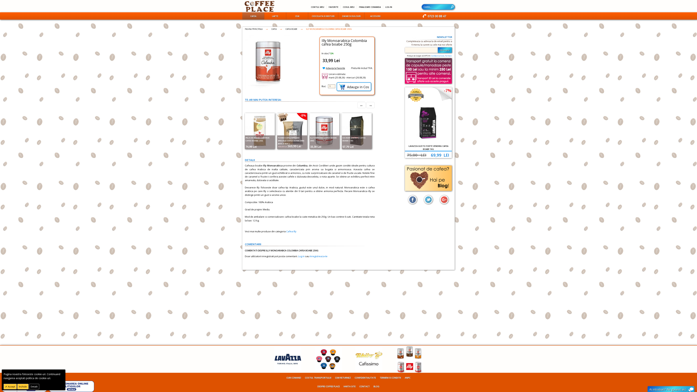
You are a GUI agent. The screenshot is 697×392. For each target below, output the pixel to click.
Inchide (23, 386)
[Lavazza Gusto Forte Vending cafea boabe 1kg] (428, 123)
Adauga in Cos (358, 87)
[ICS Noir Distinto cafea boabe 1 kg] (357, 131)
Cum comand (293, 377)
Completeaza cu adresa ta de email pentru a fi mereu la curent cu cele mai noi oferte (429, 43)
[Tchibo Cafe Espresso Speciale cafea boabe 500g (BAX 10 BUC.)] (292, 131)
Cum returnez (343, 377)
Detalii (34, 386)
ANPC (407, 377)
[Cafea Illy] (409, 347)
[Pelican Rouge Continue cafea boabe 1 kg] (260, 131)
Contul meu (317, 7)
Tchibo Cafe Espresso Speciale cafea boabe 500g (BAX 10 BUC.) (291, 141)
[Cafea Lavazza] (287, 347)
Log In (388, 7)
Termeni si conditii (390, 377)
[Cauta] (452, 6)
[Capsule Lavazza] (328, 347)
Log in (301, 256)
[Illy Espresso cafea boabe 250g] (324, 131)
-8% (303, 115)
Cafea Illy (291, 231)
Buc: (324, 86)
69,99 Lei (440, 155)
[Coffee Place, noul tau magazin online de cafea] (259, 6)
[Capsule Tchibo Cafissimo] (368, 347)
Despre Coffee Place (328, 386)
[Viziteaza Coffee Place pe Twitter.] (428, 199)
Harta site (350, 386)
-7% (447, 90)
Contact (364, 386)
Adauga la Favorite (335, 68)
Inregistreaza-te (318, 256)
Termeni (448, 56)
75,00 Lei (416, 155)
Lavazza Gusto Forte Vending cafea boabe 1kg (428, 147)
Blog (376, 386)
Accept (11, 386)
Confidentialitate (437, 56)
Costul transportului (318, 377)
